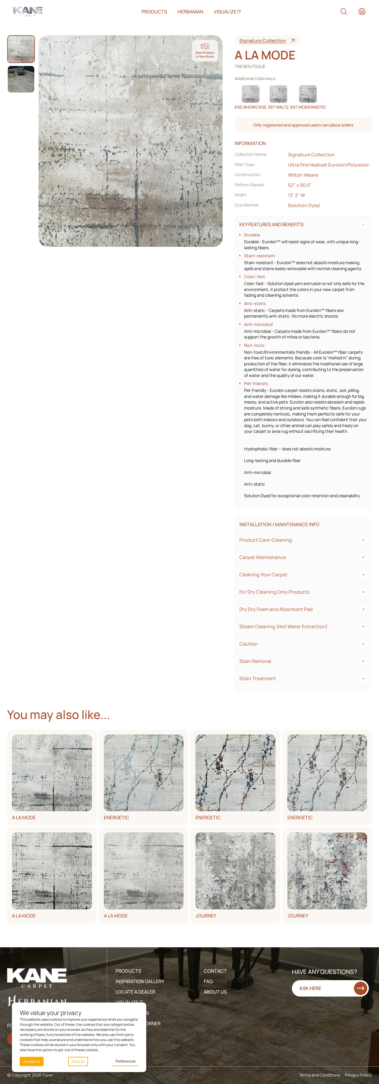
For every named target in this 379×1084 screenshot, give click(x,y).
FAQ (208, 981)
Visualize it (227, 11)
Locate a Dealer (135, 991)
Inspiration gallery (139, 981)
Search (344, 12)
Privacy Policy (358, 1075)
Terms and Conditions (319, 1075)
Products (154, 11)
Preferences (125, 1061)
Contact (215, 971)
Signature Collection (262, 40)
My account (362, 12)
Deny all (78, 1061)
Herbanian (190, 11)
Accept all (31, 1061)
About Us (215, 991)
